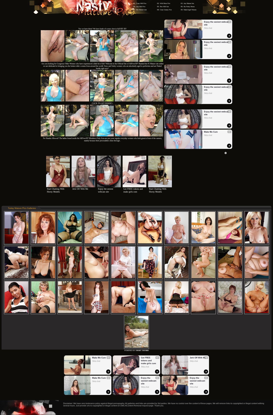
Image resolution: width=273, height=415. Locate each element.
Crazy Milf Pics (141, 3)
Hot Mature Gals (141, 10)
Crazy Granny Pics (166, 10)
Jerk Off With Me (80, 189)
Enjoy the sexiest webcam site (216, 23)
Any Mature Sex (189, 3)
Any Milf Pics (140, 6)
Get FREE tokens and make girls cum (133, 190)
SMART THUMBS (142, 350)
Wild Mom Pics (165, 3)
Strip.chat (208, 28)
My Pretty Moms (189, 6)
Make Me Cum (211, 132)
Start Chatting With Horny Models (56, 190)
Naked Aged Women (190, 10)
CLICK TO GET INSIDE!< (102, 103)
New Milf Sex (164, 6)
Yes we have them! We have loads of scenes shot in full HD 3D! (102, 29)
